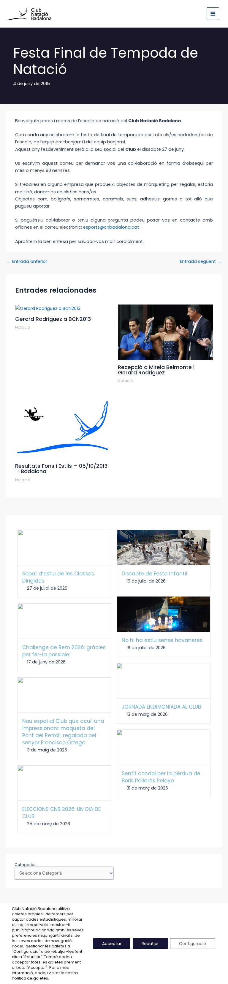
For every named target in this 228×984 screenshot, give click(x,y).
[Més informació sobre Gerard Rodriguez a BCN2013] (47, 308)
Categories (26, 865)
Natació (22, 327)
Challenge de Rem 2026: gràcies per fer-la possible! (64, 651)
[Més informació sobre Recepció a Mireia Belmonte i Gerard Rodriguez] (165, 332)
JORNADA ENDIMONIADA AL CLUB (161, 706)
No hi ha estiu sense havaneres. (162, 640)
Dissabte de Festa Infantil (154, 573)
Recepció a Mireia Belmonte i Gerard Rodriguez (156, 369)
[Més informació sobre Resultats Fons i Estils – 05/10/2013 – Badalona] (62, 427)
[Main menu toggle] (213, 13)
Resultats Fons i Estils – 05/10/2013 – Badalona (61, 468)
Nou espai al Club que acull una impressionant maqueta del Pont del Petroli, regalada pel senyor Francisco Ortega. (63, 732)
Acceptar (111, 944)
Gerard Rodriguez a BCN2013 (53, 319)
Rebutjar (150, 944)
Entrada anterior (27, 261)
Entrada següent (200, 261)
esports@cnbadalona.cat (111, 227)
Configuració (192, 944)
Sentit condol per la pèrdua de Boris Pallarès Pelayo (161, 777)
